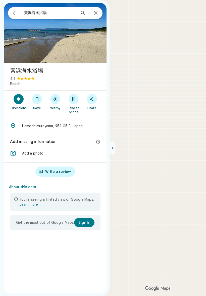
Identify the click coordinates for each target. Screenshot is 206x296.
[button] (55, 153)
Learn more (29, 204)
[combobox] (50, 13)
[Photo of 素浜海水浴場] (55, 33)
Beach (15, 84)
